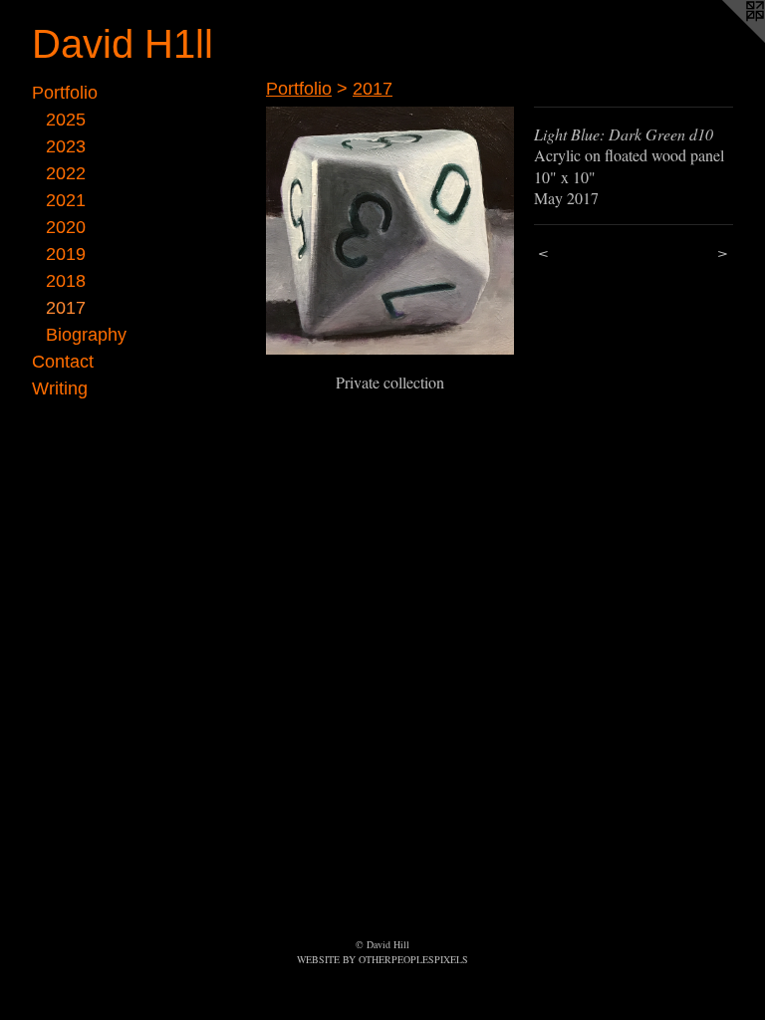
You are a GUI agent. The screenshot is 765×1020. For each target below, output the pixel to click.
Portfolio (65, 93)
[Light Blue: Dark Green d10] (390, 231)
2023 (66, 146)
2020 (66, 227)
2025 (66, 119)
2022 (66, 173)
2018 (66, 281)
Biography (86, 335)
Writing (60, 388)
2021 (66, 200)
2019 (66, 254)
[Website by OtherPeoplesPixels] (725, 40)
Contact (63, 362)
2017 (66, 308)
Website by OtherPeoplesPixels (382, 959)
